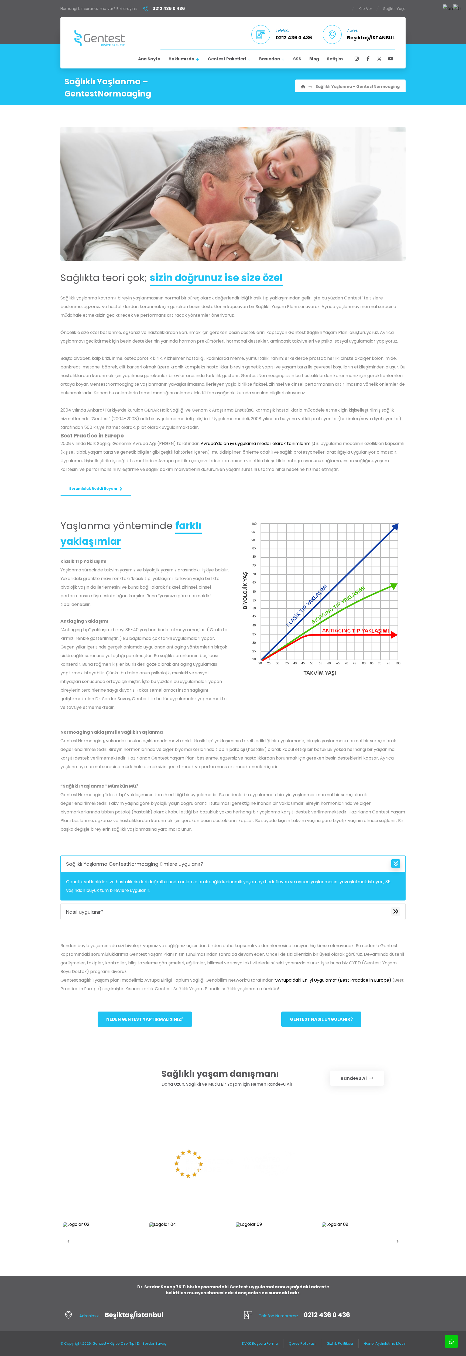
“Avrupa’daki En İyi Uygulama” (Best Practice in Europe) (333, 980)
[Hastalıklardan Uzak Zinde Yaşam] (99, 38)
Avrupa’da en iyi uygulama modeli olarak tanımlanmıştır (259, 443)
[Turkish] (457, 8)
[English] (448, 8)
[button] (356, 59)
